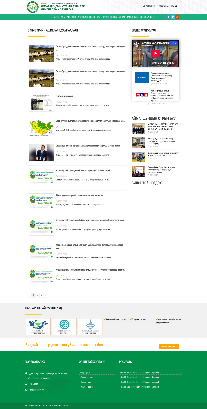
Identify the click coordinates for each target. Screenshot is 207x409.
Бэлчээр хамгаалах (64, 96)
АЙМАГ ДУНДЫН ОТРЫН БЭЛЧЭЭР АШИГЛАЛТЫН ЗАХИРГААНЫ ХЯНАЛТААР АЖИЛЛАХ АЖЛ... (163, 126)
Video (174, 43)
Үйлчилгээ (71, 17)
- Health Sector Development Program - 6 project (139, 387)
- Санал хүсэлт (86, 382)
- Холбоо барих (86, 387)
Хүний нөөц (132, 17)
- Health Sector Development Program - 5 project (139, 382)
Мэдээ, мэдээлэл (86, 17)
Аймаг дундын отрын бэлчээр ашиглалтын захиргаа (79, 195)
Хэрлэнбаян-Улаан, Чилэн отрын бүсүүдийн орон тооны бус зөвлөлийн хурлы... (161, 169)
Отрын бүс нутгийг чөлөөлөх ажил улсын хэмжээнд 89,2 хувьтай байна (88, 145)
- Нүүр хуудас (85, 372)
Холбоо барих (146, 17)
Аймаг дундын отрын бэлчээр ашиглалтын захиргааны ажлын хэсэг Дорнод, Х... (161, 141)
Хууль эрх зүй (103, 17)
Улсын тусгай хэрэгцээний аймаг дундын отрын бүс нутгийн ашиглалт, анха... (90, 220)
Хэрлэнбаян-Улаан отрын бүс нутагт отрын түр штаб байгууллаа (163, 154)
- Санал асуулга (86, 377)
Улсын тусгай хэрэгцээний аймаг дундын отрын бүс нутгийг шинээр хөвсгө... (90, 269)
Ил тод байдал (118, 17)
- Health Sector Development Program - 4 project (139, 377)
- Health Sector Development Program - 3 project (139, 372)
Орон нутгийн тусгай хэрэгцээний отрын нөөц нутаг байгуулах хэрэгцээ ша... (90, 121)
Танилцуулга (59, 17)
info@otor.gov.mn (37, 390)
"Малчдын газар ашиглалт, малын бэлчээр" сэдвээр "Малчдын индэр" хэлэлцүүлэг (162, 77)
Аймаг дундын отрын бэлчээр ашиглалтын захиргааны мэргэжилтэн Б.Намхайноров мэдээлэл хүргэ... (162, 96)
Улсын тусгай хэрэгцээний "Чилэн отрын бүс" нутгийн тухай (83, 170)
